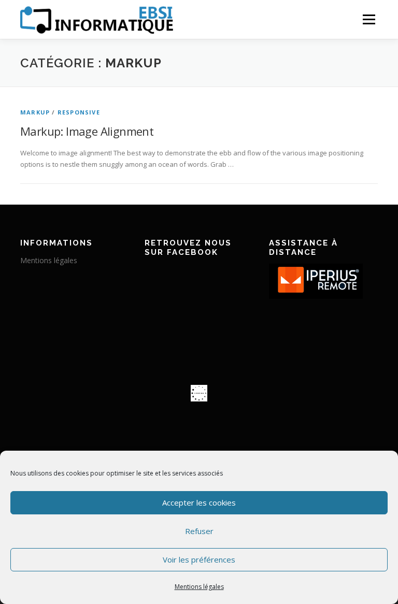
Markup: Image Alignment (86, 131)
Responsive (79, 112)
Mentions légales (199, 586)
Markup (35, 112)
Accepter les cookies (199, 502)
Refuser (199, 531)
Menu (369, 19)
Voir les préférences (199, 559)
